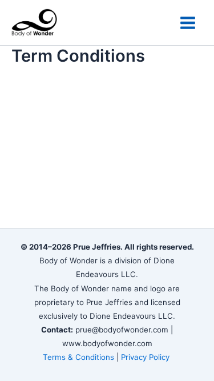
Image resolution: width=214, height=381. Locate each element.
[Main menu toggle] (188, 23)
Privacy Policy (146, 357)
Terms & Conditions (78, 357)
